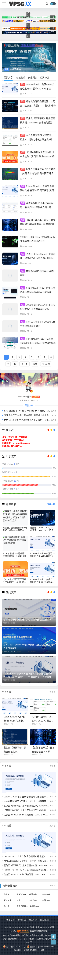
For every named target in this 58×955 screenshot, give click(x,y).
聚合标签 (22, 919)
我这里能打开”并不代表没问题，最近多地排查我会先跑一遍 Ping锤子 (37, 207)
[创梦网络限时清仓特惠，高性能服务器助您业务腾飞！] (29, 612)
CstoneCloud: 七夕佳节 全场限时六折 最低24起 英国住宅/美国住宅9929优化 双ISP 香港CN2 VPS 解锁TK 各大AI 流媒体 (42, 580)
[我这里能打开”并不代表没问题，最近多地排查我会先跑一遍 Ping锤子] (10, 208)
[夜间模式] (53, 3)
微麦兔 (7, 894)
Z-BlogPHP (45, 927)
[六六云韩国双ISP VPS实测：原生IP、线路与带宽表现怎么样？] (10, 140)
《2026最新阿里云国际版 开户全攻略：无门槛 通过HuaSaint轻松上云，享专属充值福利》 (37, 156)
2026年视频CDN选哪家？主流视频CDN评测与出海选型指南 (14, 554)
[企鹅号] (53, 936)
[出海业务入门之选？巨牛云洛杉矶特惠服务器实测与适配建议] (10, 292)
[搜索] (47, 4)
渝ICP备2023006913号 (15, 946)
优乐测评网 (21, 894)
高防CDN (46, 900)
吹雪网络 (33, 894)
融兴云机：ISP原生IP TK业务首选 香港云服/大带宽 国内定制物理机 (28, 646)
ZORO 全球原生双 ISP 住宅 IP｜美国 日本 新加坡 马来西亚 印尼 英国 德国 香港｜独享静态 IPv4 (37, 173)
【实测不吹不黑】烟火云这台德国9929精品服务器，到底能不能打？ (37, 224)
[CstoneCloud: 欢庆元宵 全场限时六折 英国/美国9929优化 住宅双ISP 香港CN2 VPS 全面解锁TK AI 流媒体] (29, 669)
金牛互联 (46, 894)
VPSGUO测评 (28, 927)
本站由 (14, 931)
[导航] (4, 3)
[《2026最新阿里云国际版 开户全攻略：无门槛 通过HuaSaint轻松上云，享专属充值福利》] (10, 157)
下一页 (24, 363)
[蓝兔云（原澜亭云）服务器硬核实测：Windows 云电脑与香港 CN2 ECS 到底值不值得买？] (10, 123)
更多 (51, 692)
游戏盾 (7, 906)
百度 (18, 900)
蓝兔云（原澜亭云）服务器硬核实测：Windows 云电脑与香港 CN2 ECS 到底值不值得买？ (37, 122)
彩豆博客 (7, 900)
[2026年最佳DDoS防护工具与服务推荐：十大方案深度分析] (10, 309)
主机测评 (33, 900)
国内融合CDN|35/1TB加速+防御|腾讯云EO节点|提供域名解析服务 (38, 342)
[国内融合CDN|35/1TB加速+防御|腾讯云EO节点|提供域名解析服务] (10, 343)
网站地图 (44, 919)
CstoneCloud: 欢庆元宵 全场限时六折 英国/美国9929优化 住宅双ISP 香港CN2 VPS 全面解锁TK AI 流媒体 (42, 554)
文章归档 (33, 919)
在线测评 (20, 77)
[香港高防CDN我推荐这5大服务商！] (10, 276)
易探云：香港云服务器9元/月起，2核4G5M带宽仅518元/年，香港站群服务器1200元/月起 (15, 529)
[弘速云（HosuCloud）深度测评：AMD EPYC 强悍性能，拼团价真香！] (10, 259)
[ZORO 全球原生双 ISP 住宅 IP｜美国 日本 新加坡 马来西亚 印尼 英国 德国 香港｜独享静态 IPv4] (10, 174)
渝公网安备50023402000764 (42, 946)
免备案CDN (34, 906)
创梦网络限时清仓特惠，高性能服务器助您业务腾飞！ (28, 619)
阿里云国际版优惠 (24, 906)
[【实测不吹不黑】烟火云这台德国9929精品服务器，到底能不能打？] (10, 225)
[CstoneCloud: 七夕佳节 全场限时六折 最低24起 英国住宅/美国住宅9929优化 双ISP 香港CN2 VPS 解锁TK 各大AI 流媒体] (10, 191)
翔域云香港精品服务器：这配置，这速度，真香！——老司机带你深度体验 (38, 105)
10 (15, 363)
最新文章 (8, 77)
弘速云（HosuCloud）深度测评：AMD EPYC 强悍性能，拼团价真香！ (37, 258)
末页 (35, 363)
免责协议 (44, 77)
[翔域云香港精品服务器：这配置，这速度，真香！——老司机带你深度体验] (10, 106)
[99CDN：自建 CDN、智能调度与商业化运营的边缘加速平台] (10, 242)
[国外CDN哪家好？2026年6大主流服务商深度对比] (10, 326)
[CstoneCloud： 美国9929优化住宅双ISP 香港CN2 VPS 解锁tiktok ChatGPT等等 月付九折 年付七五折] (10, 89)
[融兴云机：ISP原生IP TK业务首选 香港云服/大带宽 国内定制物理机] (29, 640)
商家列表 (32, 77)
